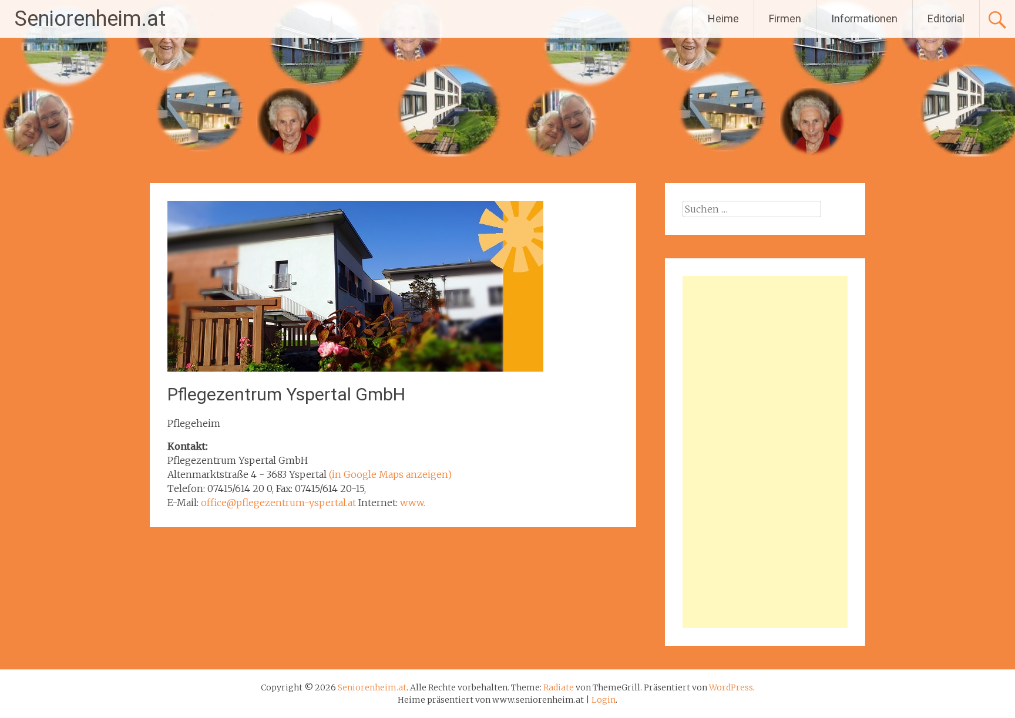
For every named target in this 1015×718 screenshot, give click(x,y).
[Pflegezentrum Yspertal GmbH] (355, 368)
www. (412, 502)
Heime (723, 18)
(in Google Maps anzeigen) (390, 474)
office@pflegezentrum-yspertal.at (278, 502)
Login (603, 700)
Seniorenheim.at (90, 18)
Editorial (945, 18)
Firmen (785, 18)
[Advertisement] (765, 452)
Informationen (864, 18)
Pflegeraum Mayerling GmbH (222, 558)
